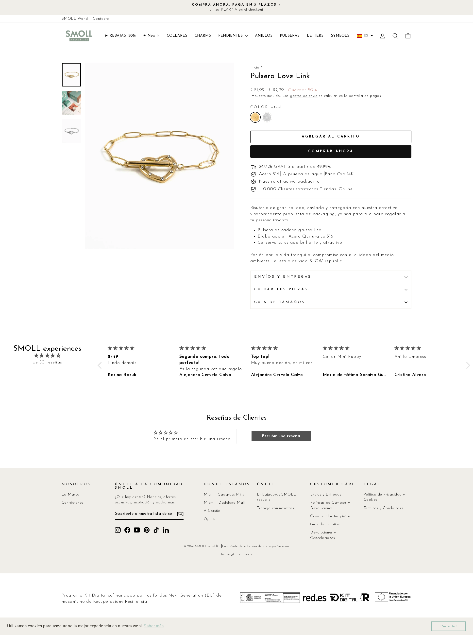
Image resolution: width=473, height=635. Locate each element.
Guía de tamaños (279, 302)
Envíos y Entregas (325, 495)
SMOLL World (75, 19)
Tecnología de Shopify (236, 554)
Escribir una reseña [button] (281, 436)
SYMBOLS (340, 36)
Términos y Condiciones (384, 508)
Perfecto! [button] (448, 626)
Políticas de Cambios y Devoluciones (330, 505)
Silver (267, 117)
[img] (47, 356)
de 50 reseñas (47, 362)
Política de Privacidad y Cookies (384, 497)
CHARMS (203, 36)
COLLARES (177, 36)
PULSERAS (290, 36)
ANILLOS (263, 36)
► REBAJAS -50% (120, 36)
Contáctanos (73, 503)
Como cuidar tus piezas (330, 516)
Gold (255, 117)
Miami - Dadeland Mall (224, 503)
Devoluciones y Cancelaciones (323, 535)
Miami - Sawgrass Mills (224, 495)
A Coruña (212, 511)
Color (265, 107)
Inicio (254, 67)
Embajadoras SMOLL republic (276, 497)
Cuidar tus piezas (281, 289)
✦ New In (151, 36)
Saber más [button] (154, 626)
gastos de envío (304, 96)
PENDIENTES (231, 36)
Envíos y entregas (282, 277)
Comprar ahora (331, 151)
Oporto (210, 519)
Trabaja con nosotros (275, 508)
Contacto (101, 19)
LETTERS (315, 36)
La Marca (71, 495)
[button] (365, 35)
